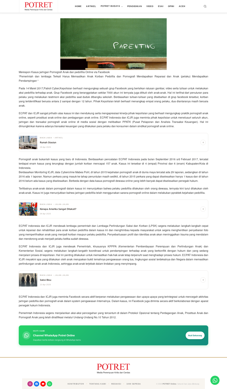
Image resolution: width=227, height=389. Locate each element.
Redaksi (116, 384)
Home (78, 6)
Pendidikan (134, 6)
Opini (171, 6)
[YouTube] (43, 384)
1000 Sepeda (133, 384)
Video (150, 6)
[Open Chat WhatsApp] (215, 380)
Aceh (182, 6)
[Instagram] (30, 384)
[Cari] (205, 6)
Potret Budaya (112, 6)
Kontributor (76, 384)
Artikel (91, 6)
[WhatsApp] (49, 384)
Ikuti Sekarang (195, 335)
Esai (161, 6)
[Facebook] (36, 384)
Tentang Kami (97, 384)
